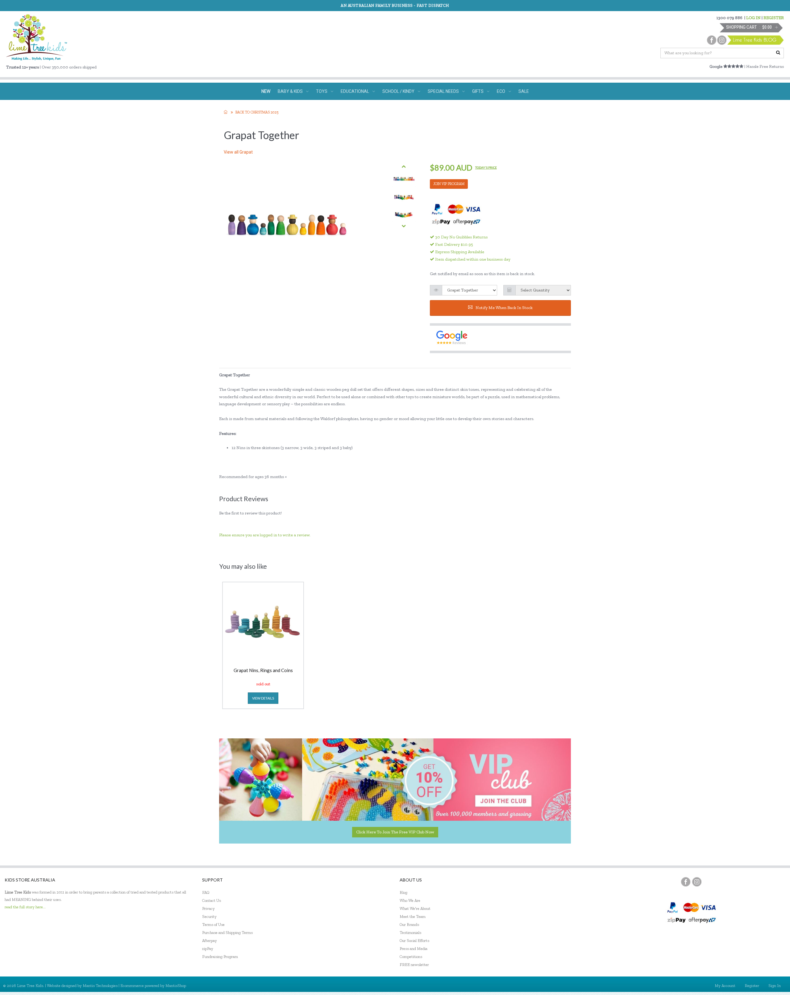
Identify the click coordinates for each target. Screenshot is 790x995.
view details (263, 698)
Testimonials (410, 932)
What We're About (415, 908)
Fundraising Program (220, 956)
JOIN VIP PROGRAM (448, 184)
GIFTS (478, 91)
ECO (501, 91)
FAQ (206, 892)
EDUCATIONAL (355, 91)
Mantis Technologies (100, 985)
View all (238, 152)
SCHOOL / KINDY (398, 91)
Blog (403, 892)
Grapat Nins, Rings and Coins (263, 670)
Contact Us (211, 900)
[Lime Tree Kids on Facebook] (685, 881)
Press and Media (413, 948)
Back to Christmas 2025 (256, 112)
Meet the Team (413, 916)
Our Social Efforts (414, 940)
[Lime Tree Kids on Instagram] (696, 881)
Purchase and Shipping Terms (227, 932)
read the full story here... (25, 907)
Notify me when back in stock (504, 307)
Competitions (411, 956)
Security (209, 916)
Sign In (774, 985)
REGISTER (773, 17)
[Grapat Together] (404, 178)
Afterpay (209, 940)
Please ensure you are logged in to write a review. (264, 535)
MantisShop (175, 985)
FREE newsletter (414, 964)
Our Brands (409, 924)
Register (752, 985)
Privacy (208, 908)
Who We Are (410, 900)
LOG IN (753, 17)
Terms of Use (213, 924)
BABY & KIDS (290, 91)
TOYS (321, 91)
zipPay (207, 948)
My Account (725, 985)
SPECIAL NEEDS (443, 91)
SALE (523, 91)
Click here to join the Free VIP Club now (395, 832)
